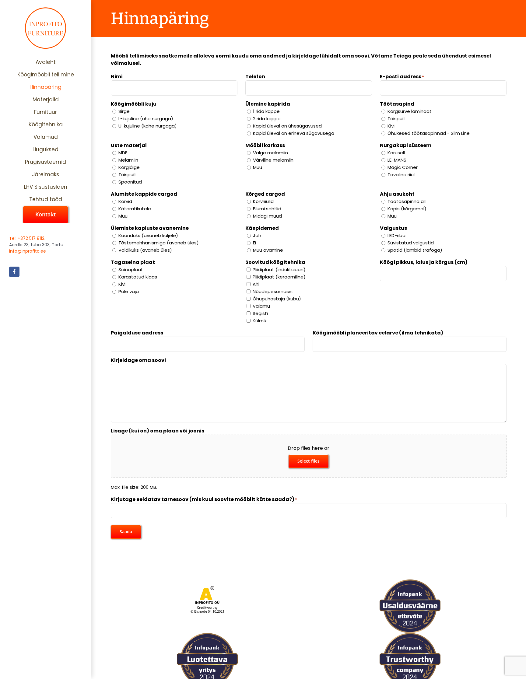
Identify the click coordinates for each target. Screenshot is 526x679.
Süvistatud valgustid (410, 243)
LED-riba (396, 235)
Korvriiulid (263, 201)
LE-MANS (396, 160)
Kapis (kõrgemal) (406, 208)
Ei (254, 243)
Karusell (396, 152)
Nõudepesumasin (273, 291)
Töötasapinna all (406, 201)
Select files (308, 461)
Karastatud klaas (137, 277)
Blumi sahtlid (267, 208)
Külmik (260, 320)
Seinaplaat (130, 269)
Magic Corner (402, 167)
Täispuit (396, 118)
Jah (257, 235)
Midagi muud (267, 216)
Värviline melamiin (273, 160)
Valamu (261, 306)
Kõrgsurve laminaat (409, 111)
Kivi (390, 126)
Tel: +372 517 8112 (26, 238)
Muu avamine (268, 250)
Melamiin (128, 160)
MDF (122, 152)
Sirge (124, 111)
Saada (126, 531)
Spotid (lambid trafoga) (414, 250)
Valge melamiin (270, 152)
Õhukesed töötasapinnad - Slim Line (428, 133)
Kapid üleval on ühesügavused (287, 126)
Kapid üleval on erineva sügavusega (293, 133)
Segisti (260, 313)
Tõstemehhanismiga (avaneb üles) (158, 243)
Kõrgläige (129, 167)
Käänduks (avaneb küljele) (148, 235)
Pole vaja (128, 291)
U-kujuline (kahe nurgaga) (147, 126)
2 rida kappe (267, 118)
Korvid (125, 201)
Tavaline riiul (401, 174)
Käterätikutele (134, 208)
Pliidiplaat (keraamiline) (279, 277)
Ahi (256, 284)
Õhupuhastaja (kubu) (277, 299)
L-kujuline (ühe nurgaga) (145, 118)
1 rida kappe (266, 111)
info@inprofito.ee (27, 251)
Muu (257, 167)
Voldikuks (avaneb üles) (145, 250)
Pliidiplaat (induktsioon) (279, 269)
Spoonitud (130, 182)
